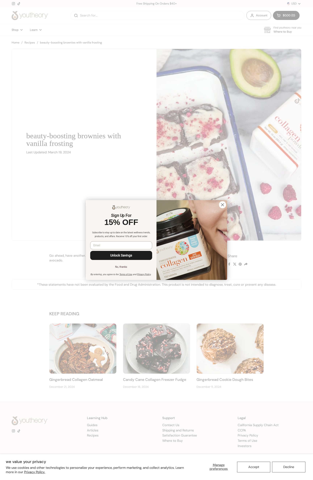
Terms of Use (125, 274)
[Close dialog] (222, 205)
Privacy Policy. (34, 472)
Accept (253, 467)
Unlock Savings (121, 255)
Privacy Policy (144, 274)
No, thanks (121, 266)
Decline (288, 467)
